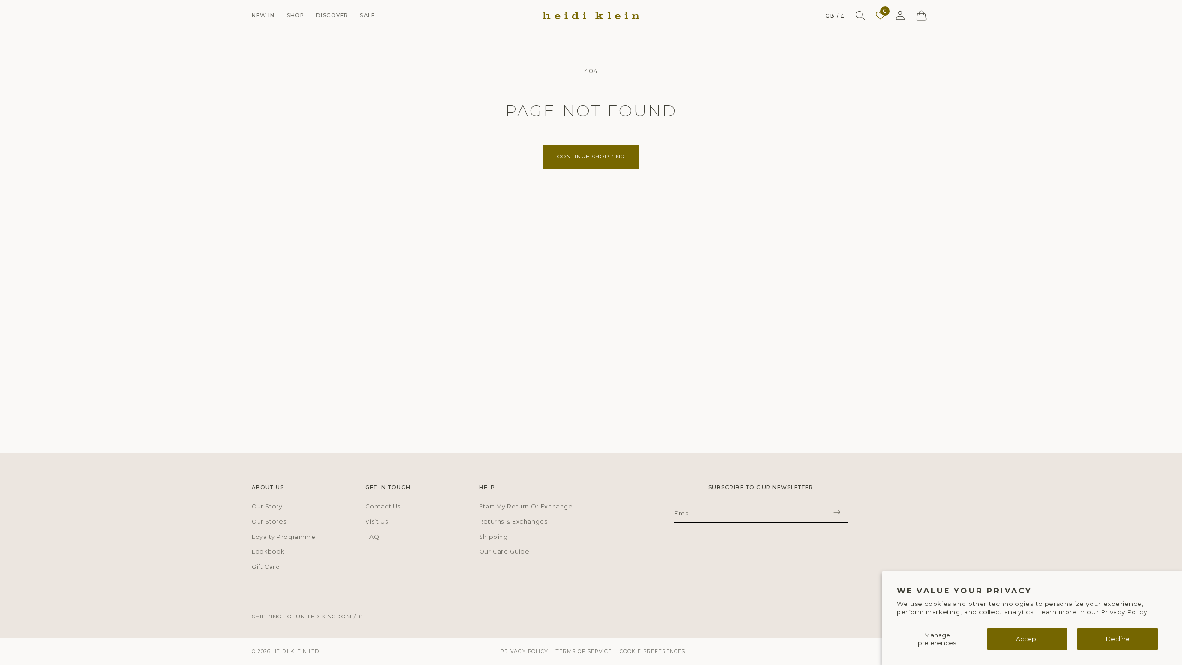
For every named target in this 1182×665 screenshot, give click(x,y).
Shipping (493, 536)
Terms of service (584, 651)
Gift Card (266, 566)
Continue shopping (591, 156)
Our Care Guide (504, 551)
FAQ (372, 536)
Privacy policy (524, 651)
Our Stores (269, 521)
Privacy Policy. (1125, 612)
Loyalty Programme (284, 536)
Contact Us (382, 506)
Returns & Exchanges (513, 521)
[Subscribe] (836, 512)
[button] (263, 15)
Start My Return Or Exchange (526, 506)
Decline (1117, 638)
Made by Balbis (905, 651)
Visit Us (376, 521)
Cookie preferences (652, 651)
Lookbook (268, 551)
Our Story (267, 506)
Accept (1027, 638)
